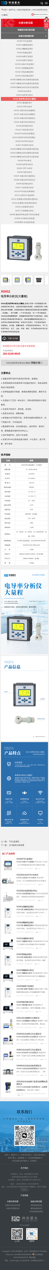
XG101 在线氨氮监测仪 (24, 68)
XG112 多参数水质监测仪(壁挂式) (24, 199)
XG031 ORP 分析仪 (24, 168)
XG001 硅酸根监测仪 (24, 45)
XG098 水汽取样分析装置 (24, 218)
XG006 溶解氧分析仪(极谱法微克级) (24, 80)
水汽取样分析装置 (16, 845)
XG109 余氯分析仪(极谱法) (24, 118)
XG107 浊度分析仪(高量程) (24, 114)
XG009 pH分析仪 (24, 91)
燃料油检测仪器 (36, 1208)
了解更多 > (24, 1190)
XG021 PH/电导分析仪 (24, 145)
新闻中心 (14, 1155)
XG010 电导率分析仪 (24, 95)
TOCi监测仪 (14, 842)
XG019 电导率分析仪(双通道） (24, 137)
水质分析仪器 (26, 1155)
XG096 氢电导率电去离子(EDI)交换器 (24, 214)
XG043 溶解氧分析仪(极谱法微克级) (24, 149)
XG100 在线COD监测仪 (24, 64)
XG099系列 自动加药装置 (24, 222)
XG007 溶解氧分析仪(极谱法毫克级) (24, 83)
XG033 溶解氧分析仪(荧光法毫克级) (24, 157)
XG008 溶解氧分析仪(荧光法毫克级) (24, 87)
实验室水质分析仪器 (26, 30)
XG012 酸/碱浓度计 (24, 103)
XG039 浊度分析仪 (24, 172)
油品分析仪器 (39, 1155)
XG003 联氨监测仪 (24, 53)
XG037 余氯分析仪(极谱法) (24, 176)
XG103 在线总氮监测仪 (24, 76)
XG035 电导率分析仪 (24, 164)
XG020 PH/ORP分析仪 (24, 141)
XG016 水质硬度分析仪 (24, 207)
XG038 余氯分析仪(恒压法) (24, 180)
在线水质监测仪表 (23, 10)
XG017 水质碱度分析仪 (24, 211)
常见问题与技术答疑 (19, 1161)
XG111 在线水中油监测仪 (24, 195)
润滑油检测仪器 (36, 1205)
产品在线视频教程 (34, 1158)
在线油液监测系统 (36, 1211)
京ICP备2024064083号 (22, 1254)
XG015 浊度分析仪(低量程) (24, 110)
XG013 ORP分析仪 (24, 107)
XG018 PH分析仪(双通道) (24, 134)
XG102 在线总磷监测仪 (24, 72)
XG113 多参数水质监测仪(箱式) (24, 203)
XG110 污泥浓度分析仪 (24, 130)
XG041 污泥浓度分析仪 (24, 187)
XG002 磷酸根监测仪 (24, 49)
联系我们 (33, 1161)
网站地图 (32, 1257)
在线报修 (21, 1158)
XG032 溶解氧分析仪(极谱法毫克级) (24, 153)
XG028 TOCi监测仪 (24, 41)
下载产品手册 (13, 338)
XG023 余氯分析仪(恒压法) (24, 122)
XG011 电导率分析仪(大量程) (24, 99)
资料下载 (11, 1158)
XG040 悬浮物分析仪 (24, 184)
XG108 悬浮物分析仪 (24, 126)
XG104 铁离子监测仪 (24, 60)
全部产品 (12, 10)
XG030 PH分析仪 (24, 161)
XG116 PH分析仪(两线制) (24, 191)
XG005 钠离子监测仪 (24, 56)
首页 (5, 10)
